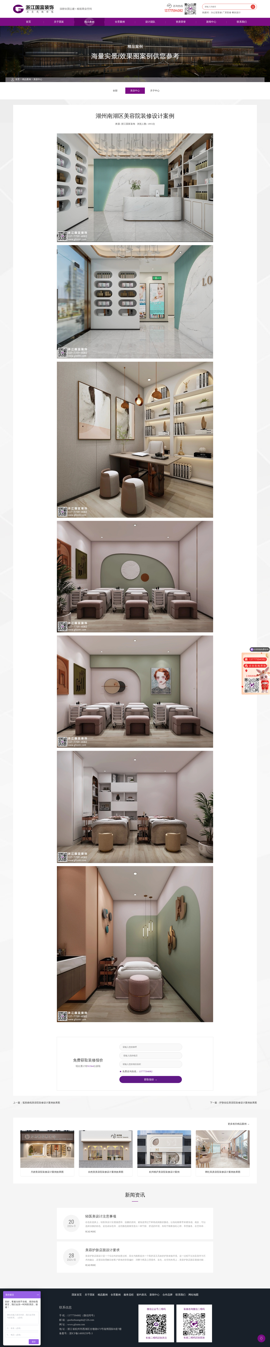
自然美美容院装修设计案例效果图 (105, 1172)
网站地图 (193, 1294)
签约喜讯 (142, 1294)
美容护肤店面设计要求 (102, 1250)
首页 (28, 21)
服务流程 (129, 1294)
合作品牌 (167, 1294)
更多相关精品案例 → (239, 1124)
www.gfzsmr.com (76, 1324)
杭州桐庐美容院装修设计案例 (164, 1172)
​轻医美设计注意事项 (100, 1216)
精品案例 (89, 21)
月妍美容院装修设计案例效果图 (47, 1172)
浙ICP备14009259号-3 (81, 1333)
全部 (115, 90)
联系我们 (242, 21)
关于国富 (59, 21)
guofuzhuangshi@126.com (80, 1320)
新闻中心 (211, 21)
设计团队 (150, 21)
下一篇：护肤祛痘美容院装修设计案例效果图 (233, 1102)
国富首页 (77, 1294)
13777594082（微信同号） (81, 1315)
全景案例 (120, 21)
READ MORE (90, 1232)
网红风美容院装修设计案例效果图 (222, 1172)
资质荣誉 (181, 21)
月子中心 (155, 90)
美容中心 (37, 79)
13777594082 (174, 11)
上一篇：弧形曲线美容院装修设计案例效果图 (36, 1102)
